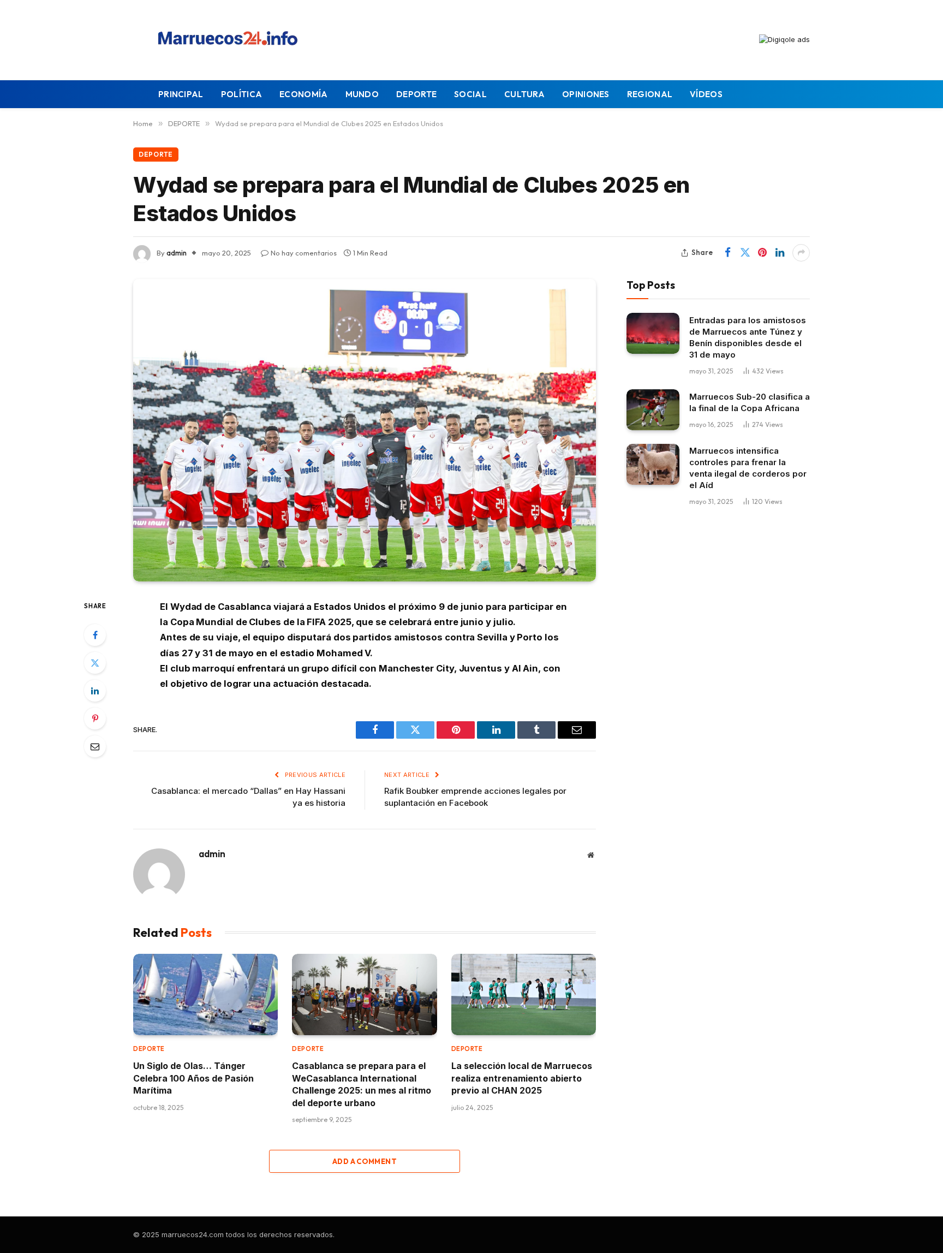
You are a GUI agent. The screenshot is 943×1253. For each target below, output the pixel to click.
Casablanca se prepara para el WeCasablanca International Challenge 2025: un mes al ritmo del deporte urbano (361, 1084)
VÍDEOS (706, 94)
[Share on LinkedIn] (780, 253)
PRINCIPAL (181, 94)
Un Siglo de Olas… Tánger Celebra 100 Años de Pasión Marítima (193, 1078)
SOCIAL (470, 94)
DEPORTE (416, 94)
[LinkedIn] (95, 691)
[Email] (95, 746)
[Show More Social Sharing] (801, 253)
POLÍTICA (241, 94)
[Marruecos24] (231, 40)
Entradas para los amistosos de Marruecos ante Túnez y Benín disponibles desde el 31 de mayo (747, 336)
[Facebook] (95, 635)
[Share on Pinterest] (762, 253)
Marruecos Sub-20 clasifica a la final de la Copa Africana (749, 402)
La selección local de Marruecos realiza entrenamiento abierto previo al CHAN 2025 (521, 1078)
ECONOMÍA (303, 94)
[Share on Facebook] (727, 253)
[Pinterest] (95, 718)
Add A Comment (364, 1161)
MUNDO (362, 94)
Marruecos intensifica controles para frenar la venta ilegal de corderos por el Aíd (748, 468)
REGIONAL (649, 94)
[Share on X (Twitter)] (745, 253)
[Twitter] (95, 663)
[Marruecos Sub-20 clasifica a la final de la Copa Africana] (652, 409)
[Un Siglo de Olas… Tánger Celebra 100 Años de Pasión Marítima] (205, 994)
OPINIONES (586, 94)
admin (176, 252)
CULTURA (524, 94)
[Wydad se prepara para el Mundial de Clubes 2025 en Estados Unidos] (364, 430)
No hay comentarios (304, 252)
